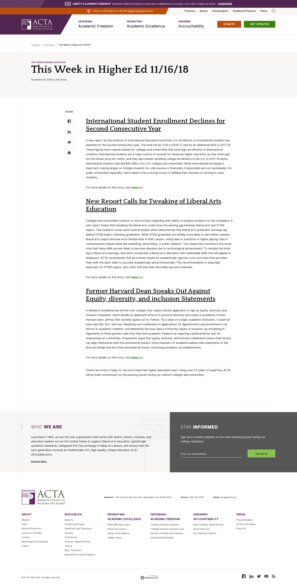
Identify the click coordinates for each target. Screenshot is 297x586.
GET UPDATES (259, 24)
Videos (68, 546)
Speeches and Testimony (78, 528)
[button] (95, 24)
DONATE (229, 24)
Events (25, 546)
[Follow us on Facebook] (244, 576)
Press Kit (241, 528)
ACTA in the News (246, 524)
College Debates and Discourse (167, 529)
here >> (137, 277)
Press (263, 11)
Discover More (39, 461)
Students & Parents (244, 11)
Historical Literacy (117, 529)
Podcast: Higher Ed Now (77, 541)
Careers (26, 537)
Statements (71, 537)
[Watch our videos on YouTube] (266, 576)
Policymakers (220, 11)
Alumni (204, 11)
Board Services (201, 529)
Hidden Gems (115, 537)
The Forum (49, 45)
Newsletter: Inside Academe (80, 554)
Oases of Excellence (118, 533)
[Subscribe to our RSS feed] (273, 576)
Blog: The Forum (73, 550)
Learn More (225, 4)
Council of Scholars (32, 533)
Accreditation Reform (204, 533)
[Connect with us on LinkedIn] (251, 576)
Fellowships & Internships (35, 541)
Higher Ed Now (136, 11)
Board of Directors (31, 528)
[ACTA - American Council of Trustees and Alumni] (41, 24)
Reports (69, 520)
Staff (24, 524)
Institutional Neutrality (162, 537)
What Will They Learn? (119, 524)
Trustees (189, 11)
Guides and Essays (75, 524)
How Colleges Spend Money (208, 524)
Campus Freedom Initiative (165, 524)
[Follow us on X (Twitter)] (259, 576)
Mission (26, 520)
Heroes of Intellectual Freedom (167, 533)
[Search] (273, 11)
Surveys (69, 533)
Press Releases (244, 520)
